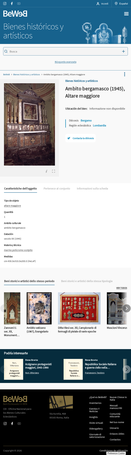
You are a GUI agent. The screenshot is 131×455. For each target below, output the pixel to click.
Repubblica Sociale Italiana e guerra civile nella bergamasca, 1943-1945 (89, 362)
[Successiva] (127, 308)
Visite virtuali (96, 422)
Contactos (115, 439)
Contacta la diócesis (83, 138)
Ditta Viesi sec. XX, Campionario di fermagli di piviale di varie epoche (76, 296)
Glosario (114, 427)
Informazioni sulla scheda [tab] (92, 188)
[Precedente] (4, 308)
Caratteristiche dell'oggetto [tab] (20, 188)
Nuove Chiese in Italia (118, 398)
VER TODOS (121, 287)
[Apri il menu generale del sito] (126, 14)
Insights (93, 417)
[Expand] (53, 171)
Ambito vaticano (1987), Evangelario (37, 296)
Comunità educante (115, 415)
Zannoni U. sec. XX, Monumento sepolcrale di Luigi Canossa (11, 302)
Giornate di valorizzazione (97, 435)
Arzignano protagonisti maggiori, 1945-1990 (27, 360)
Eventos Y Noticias (94, 410)
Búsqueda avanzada (65, 61)
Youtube (18, 1)
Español (123, 3)
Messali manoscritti (116, 407)
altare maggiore (12, 205)
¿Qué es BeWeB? (98, 397)
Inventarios (95, 402)
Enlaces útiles (117, 433)
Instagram (4, 1)
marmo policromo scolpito (18, 250)
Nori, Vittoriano (32, 372)
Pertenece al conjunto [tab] (57, 188)
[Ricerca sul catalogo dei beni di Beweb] (65, 51)
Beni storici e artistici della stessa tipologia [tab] (86, 281)
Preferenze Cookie (116, 453)
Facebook (11, 1)
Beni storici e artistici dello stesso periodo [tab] (29, 281)
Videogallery (96, 428)
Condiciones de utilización (114, 450)
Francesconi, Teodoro (94, 372)
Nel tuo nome (117, 422)
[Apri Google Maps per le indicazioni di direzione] (61, 402)
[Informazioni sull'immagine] (46, 171)
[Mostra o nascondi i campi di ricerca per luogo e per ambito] (124, 51)
